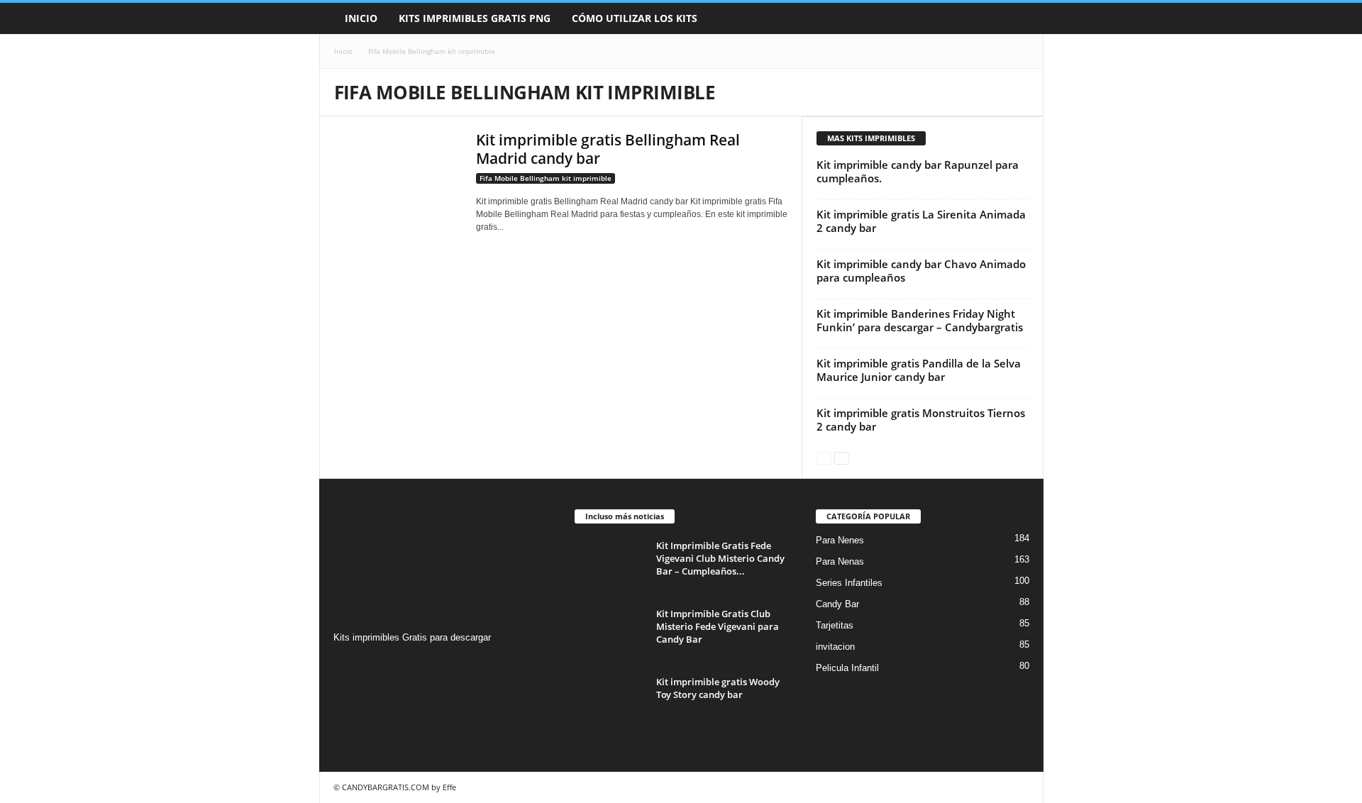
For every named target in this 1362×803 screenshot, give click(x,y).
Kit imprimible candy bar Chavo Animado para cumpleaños (921, 270)
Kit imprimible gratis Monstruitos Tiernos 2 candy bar (920, 419)
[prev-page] (823, 457)
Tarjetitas (834, 625)
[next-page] (841, 457)
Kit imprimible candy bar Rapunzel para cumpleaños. (917, 171)
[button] (1022, 18)
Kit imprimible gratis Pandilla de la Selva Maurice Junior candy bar (918, 370)
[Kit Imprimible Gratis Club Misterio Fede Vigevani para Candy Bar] (610, 633)
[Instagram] (346, 665)
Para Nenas (840, 561)
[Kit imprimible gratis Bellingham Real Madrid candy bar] (398, 178)
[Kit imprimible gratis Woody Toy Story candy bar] (610, 702)
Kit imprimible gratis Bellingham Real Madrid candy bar (608, 149)
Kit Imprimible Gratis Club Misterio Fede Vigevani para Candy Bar (717, 626)
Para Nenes (840, 540)
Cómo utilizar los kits (634, 18)
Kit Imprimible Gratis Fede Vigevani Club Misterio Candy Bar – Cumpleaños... (720, 558)
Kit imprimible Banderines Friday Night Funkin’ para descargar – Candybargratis (919, 320)
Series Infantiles (849, 582)
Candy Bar (837, 604)
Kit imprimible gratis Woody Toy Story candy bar (718, 688)
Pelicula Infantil (847, 668)
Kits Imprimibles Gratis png (474, 18)
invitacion (835, 646)
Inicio (361, 18)
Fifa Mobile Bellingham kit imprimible (545, 178)
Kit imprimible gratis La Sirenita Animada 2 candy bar (921, 221)
